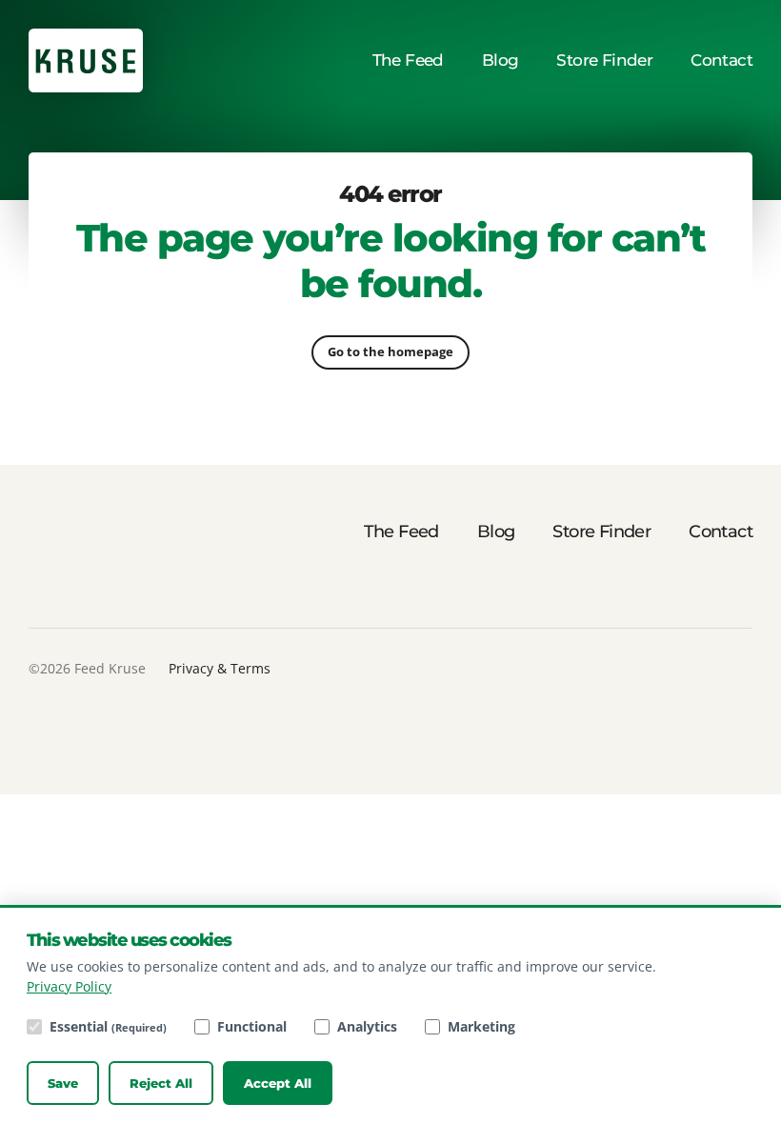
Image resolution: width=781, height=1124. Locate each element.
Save (63, 1083)
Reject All (161, 1083)
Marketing (481, 1026)
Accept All (277, 1083)
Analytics (367, 1026)
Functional (252, 1026)
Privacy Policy (69, 986)
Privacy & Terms (219, 668)
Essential (108, 1026)
